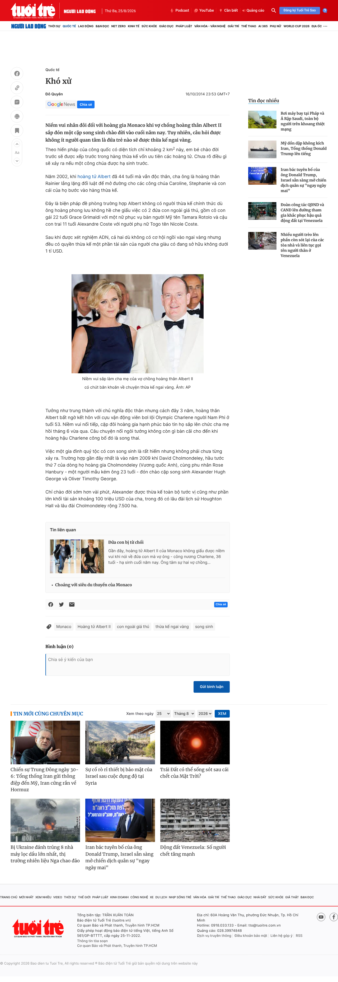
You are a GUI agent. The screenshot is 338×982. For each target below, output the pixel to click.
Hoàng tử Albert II (94, 626)
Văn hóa (199, 897)
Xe (152, 897)
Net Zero (118, 26)
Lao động (86, 26)
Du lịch (161, 897)
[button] (17, 144)
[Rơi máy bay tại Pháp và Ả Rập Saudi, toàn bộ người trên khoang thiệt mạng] (262, 119)
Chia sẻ (86, 104)
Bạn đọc (102, 26)
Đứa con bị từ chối (126, 542)
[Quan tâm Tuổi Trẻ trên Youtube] (321, 917)
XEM (222, 713)
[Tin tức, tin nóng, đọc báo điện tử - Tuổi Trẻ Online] (37, 10)
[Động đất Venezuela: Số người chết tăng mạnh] (195, 820)
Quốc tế (69, 26)
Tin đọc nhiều (263, 101)
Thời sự (54, 26)
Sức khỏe (149, 26)
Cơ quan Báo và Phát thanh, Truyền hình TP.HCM (117, 946)
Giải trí (233, 26)
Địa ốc (317, 26)
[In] (17, 117)
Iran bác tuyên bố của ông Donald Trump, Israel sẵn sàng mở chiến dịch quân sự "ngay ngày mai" (303, 180)
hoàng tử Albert (93, 176)
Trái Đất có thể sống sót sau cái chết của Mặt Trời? (194, 773)
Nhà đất (259, 897)
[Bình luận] (17, 103)
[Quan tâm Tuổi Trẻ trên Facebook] (334, 917)
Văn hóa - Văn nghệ (210, 26)
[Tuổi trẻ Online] (38, 928)
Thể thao (248, 26)
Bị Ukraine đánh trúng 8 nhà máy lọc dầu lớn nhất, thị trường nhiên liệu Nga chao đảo (45, 854)
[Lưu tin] (17, 131)
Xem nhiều (43, 897)
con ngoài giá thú (133, 626)
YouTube (206, 10)
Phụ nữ (275, 26)
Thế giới (84, 897)
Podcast (182, 10)
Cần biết (231, 10)
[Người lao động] (80, 10)
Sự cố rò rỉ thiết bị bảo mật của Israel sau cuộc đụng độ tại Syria (118, 776)
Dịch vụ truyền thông (214, 936)
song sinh (204, 626)
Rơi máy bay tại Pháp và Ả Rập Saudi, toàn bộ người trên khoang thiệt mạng (303, 121)
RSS (299, 936)
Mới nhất (26, 897)
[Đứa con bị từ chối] (77, 556)
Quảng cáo (255, 10)
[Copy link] (17, 88)
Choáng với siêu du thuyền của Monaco (93, 585)
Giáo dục (166, 26)
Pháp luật (184, 26)
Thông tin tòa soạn (92, 941)
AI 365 (262, 26)
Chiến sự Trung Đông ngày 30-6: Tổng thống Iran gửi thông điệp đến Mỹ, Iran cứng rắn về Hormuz (45, 780)
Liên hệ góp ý (282, 936)
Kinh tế (133, 26)
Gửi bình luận (211, 687)
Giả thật (292, 897)
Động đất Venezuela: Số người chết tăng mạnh (193, 850)
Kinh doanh (119, 897)
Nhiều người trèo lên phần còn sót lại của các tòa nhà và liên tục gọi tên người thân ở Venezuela (302, 245)
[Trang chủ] (29, 26)
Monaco (63, 626)
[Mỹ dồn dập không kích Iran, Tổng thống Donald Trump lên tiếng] (262, 149)
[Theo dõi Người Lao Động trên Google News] (61, 104)
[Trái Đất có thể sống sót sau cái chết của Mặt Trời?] (195, 742)
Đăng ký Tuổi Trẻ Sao (300, 10)
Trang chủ (8, 897)
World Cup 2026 (296, 26)
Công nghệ (139, 897)
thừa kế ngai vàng (172, 626)
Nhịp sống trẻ (180, 897)
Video (57, 897)
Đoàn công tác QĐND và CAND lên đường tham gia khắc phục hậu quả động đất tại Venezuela (302, 212)
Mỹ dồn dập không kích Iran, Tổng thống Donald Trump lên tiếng (304, 148)
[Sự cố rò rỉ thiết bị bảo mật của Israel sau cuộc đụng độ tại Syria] (120, 742)
